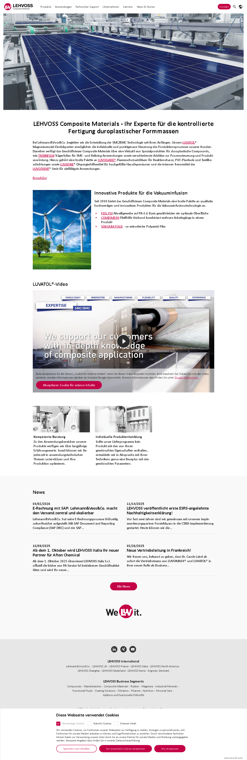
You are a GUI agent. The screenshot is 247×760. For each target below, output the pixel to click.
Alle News (123, 586)
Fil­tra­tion (123, 690)
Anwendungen (63, 6)
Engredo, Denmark (158, 670)
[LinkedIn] (114, 649)
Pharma (136, 690)
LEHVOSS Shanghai (89, 670)
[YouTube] (132, 649)
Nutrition (148, 690)
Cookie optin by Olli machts (233, 758)
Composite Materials (116, 686)
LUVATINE (67, 164)
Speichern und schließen (76, 748)
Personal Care (164, 690)
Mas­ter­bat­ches (93, 686)
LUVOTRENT (41, 168)
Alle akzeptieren (170, 748)
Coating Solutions (105, 690)
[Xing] (123, 649)
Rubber (135, 686)
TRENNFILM (46, 155)
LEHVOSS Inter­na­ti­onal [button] (123, 661)
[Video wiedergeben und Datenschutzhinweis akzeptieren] (123, 341)
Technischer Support (87, 6)
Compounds (74, 686)
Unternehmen (111, 6)
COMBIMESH (110, 217)
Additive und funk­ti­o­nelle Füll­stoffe (123, 695)
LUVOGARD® (107, 160)
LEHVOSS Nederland (113, 670)
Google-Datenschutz (186, 377)
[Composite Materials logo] (18, 7)
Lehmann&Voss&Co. (78, 666)
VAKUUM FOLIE (112, 226)
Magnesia (148, 686)
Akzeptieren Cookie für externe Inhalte (69, 385)
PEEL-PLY (107, 213)
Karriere (128, 6)
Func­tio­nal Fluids (83, 690)
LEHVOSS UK (100, 666)
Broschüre (40, 178)
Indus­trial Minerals (166, 686)
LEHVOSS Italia (139, 666)
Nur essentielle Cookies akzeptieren (125, 748)
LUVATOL (188, 142)
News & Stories (146, 6)
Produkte (45, 6)
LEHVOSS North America (164, 666)
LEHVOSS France (119, 666)
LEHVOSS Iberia (137, 670)
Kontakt (224, 6)
